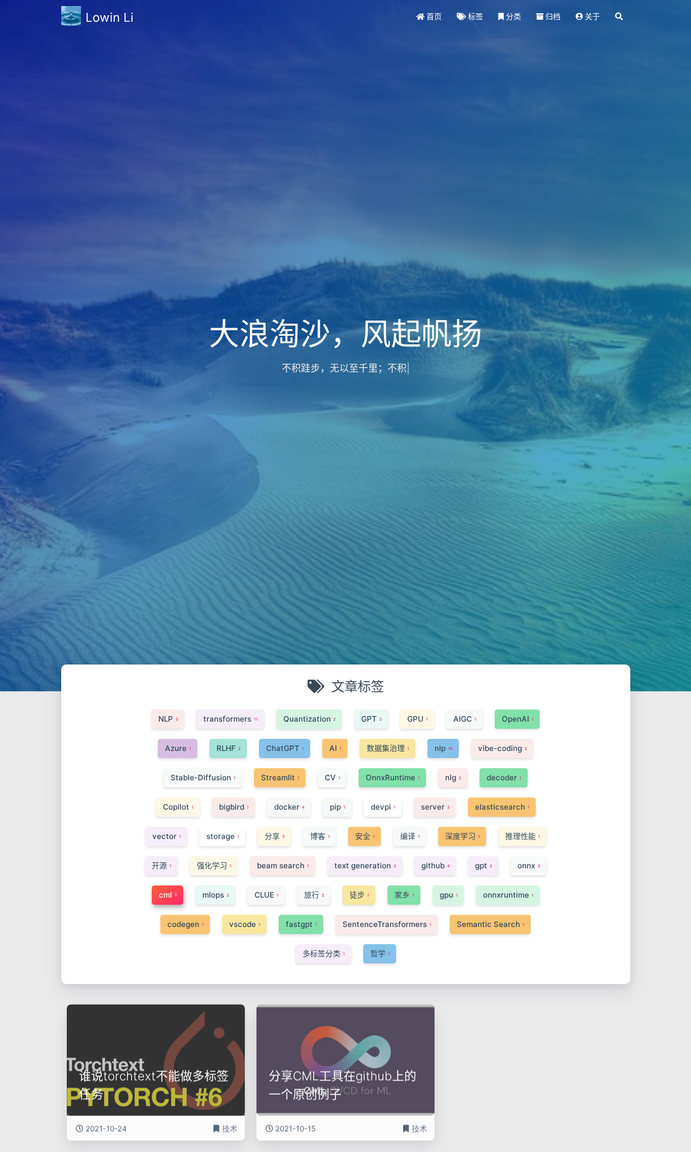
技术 (229, 1120)
